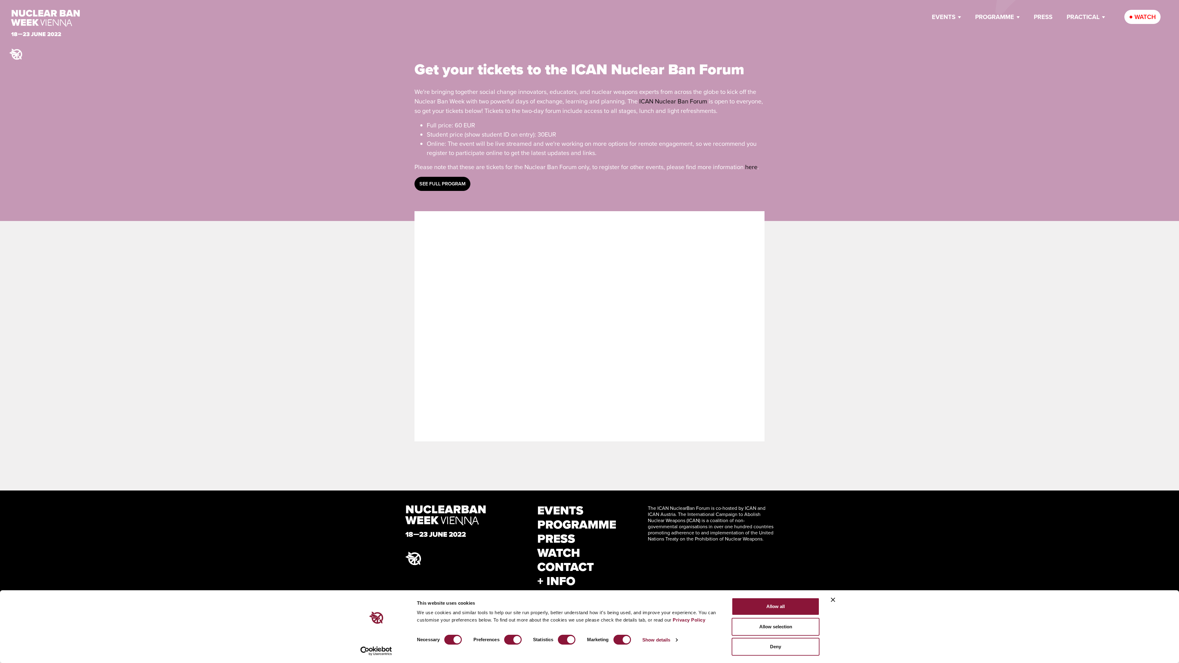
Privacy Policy (689, 619)
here (751, 167)
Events (943, 16)
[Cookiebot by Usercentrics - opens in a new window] (376, 651)
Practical (1083, 16)
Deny (775, 646)
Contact (565, 567)
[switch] (513, 640)
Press (1043, 16)
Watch (1145, 16)
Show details (656, 639)
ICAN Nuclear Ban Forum (673, 101)
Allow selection (775, 626)
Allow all (775, 606)
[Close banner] (833, 600)
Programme (994, 16)
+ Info (556, 581)
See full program (442, 183)
